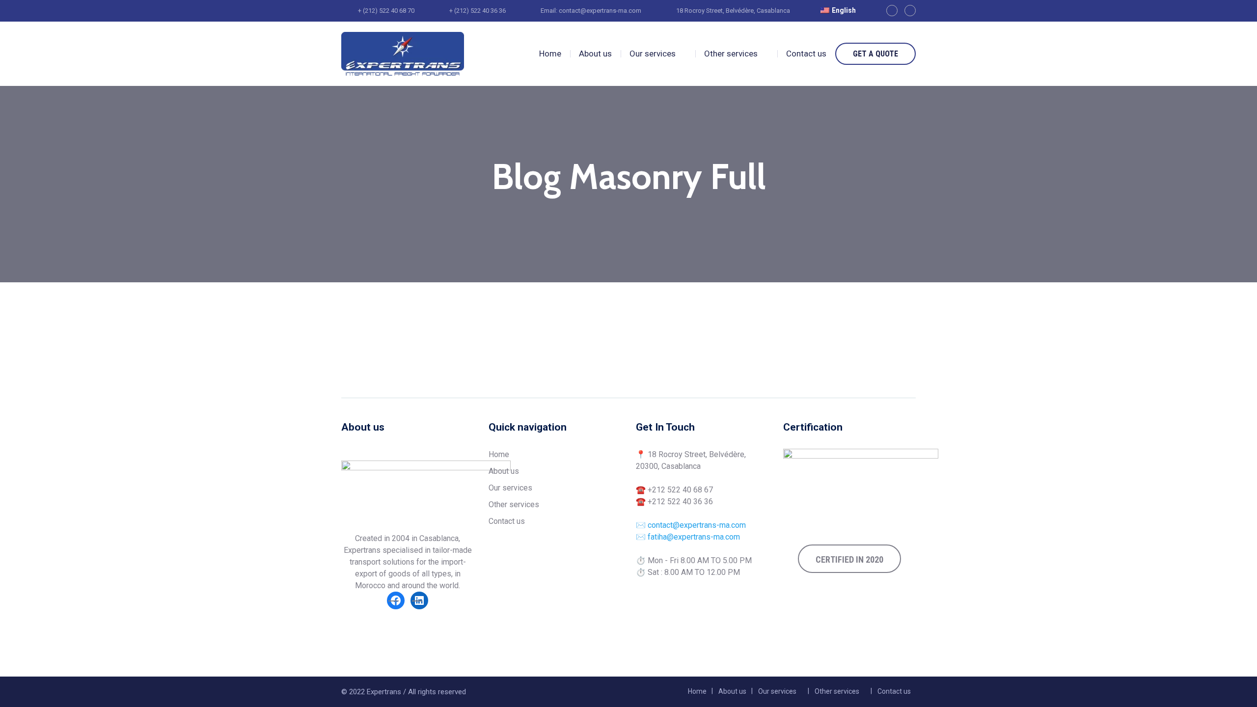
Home (550, 53)
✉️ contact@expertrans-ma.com (691, 525)
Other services (731, 53)
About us (595, 53)
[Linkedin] (910, 10)
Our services (652, 53)
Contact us (806, 53)
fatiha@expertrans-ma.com (694, 537)
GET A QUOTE (875, 53)
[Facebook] (892, 10)
